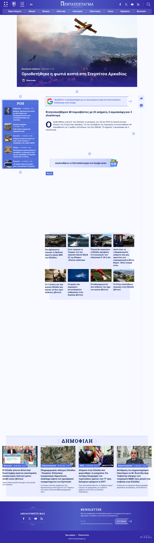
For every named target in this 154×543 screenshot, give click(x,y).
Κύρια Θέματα (14, 11)
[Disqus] (90, 337)
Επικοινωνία (83, 535)
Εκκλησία (125, 11)
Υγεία (110, 11)
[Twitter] (126, 4)
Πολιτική (61, 11)
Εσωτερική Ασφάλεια (31, 69)
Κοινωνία (141, 11)
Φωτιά (49, 173)
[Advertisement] (90, 206)
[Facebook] (120, 4)
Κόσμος (45, 11)
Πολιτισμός (95, 11)
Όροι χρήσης (70, 535)
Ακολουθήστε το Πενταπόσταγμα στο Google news (80, 163)
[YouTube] (132, 4)
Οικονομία (77, 11)
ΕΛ (31, 4)
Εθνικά (32, 11)
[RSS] (138, 4)
